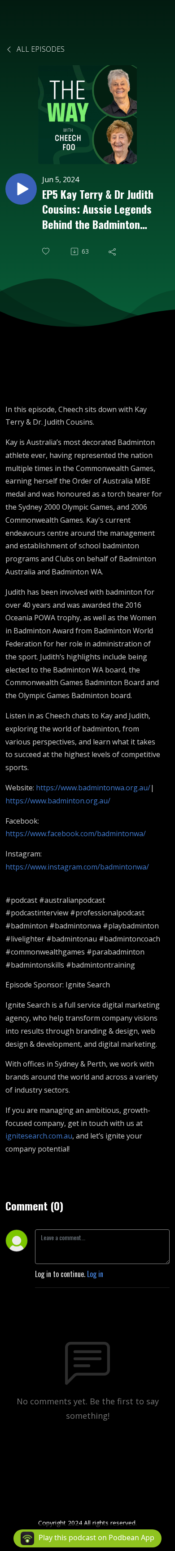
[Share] (113, 251)
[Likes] (46, 251)
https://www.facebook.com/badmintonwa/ (75, 833)
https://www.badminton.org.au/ (57, 801)
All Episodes (40, 49)
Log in (95, 1274)
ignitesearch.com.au (38, 1136)
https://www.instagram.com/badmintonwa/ (77, 867)
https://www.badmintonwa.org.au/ (93, 788)
